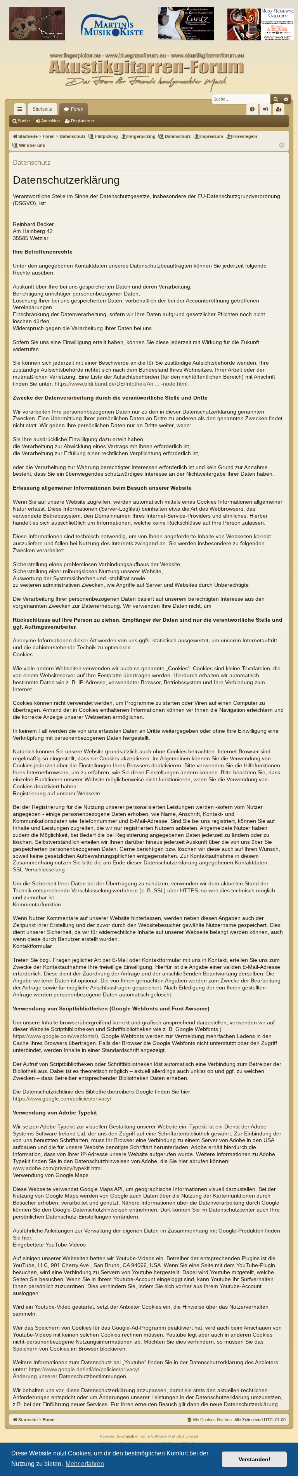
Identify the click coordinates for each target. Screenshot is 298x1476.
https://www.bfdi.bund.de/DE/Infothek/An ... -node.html (121, 384)
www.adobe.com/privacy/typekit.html (57, 1168)
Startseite (42, 109)
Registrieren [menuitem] (280, 110)
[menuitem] (252, 109)
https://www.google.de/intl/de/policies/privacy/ (84, 1369)
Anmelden (50, 120)
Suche (24, 120)
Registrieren (82, 120)
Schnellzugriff (21, 110)
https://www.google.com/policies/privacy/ (62, 1099)
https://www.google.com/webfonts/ (54, 1036)
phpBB (128, 1436)
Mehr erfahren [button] (85, 1463)
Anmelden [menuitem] (267, 110)
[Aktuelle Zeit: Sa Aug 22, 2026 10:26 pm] (281, 145)
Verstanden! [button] (254, 1459)
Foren (77, 109)
